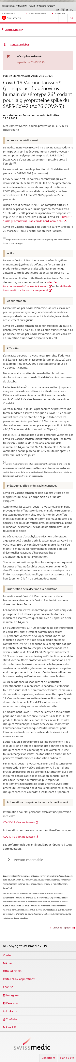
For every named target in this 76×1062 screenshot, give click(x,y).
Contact (8, 955)
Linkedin (11, 1011)
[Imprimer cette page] (74, 929)
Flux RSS (11, 1027)
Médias (7, 963)
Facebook (12, 1003)
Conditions (48, 1057)
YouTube (11, 1019)
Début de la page (61, 927)
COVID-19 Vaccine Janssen (19, 822)
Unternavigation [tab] (13, 29)
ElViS (6, 987)
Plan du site (67, 1057)
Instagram (12, 995)
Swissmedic (14, 18)
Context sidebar (19, 44)
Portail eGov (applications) (19, 979)
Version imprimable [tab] (28, 860)
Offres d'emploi (12, 971)
